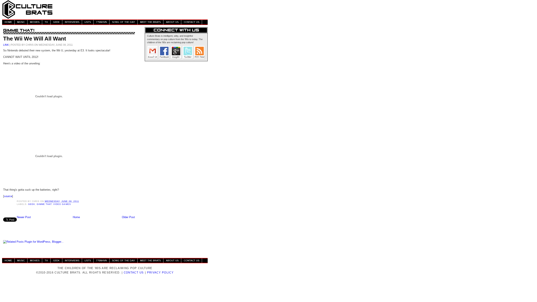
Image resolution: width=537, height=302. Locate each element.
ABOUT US (172, 22)
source (8, 196)
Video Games (62, 204)
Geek (31, 204)
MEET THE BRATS (150, 22)
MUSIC (21, 22)
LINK (6, 44)
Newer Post (24, 217)
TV (46, 22)
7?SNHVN (101, 22)
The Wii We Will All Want (34, 38)
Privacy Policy (160, 272)
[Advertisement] (131, 9)
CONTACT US (191, 22)
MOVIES (34, 22)
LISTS (88, 22)
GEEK (56, 22)
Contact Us (134, 272)
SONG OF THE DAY (123, 22)
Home (76, 217)
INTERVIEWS (72, 22)
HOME (8, 22)
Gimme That (44, 204)
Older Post (128, 217)
